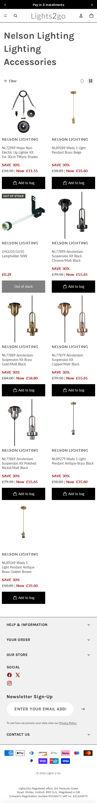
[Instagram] (9, 683)
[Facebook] (9, 675)
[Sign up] (83, 709)
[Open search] (15, 16)
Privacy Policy (68, 723)
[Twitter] (17, 675)
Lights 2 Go (54, 773)
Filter (12, 81)
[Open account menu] (81, 16)
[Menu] (5, 15)
